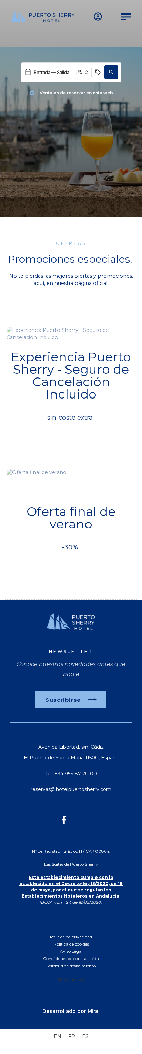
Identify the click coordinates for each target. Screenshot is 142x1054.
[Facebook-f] (64, 820)
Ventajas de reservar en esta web (76, 92)
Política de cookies (71, 944)
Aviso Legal (71, 951)
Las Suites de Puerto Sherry (71, 864)
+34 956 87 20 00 (75, 773)
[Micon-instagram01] (78, 820)
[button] (111, 72)
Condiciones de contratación (71, 958)
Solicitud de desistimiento (71, 965)
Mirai (94, 1011)
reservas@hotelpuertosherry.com (71, 789)
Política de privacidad (71, 936)
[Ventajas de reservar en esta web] (32, 93)
